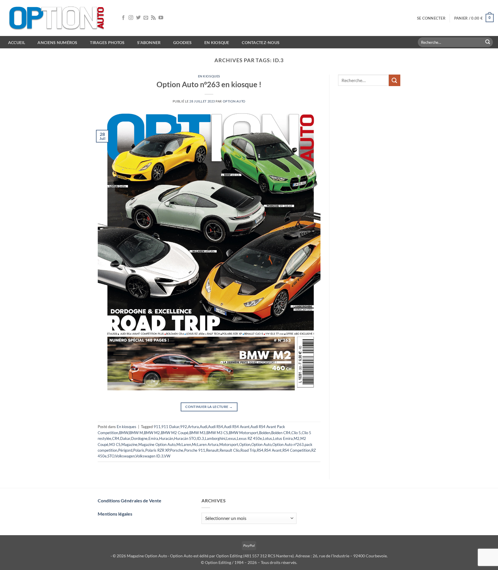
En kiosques (209, 76)
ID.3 (200, 438)
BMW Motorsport (243, 432)
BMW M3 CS (217, 432)
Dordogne (139, 438)
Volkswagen (125, 456)
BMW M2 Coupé (174, 432)
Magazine (129, 444)
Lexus (231, 438)
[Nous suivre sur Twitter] (138, 17)
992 (183, 426)
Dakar (125, 438)
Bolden (264, 432)
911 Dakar (170, 426)
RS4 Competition (296, 450)
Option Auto (234, 101)
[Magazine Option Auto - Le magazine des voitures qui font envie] (57, 18)
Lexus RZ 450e (249, 438)
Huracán (166, 438)
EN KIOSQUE (216, 42)
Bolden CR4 (280, 432)
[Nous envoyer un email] (146, 17)
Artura (193, 426)
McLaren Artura (205, 444)
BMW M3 (197, 432)
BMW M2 (152, 432)
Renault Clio (229, 450)
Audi (203, 426)
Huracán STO (185, 438)
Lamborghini (215, 438)
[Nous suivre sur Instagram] (131, 17)
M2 (296, 438)
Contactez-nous (261, 42)
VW (167, 456)
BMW (123, 432)
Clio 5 (296, 432)
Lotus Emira (283, 438)
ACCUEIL (16, 42)
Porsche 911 (194, 450)
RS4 (260, 450)
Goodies (182, 42)
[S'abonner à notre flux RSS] (153, 17)
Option (244, 444)
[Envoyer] (488, 42)
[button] (431, 18)
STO (110, 456)
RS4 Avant (273, 450)
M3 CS (114, 444)
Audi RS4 (215, 426)
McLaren (183, 444)
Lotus (267, 438)
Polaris (138, 450)
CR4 (115, 438)
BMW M (136, 432)
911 (157, 426)
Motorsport (228, 444)
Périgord (125, 450)
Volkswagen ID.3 (149, 456)
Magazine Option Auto (157, 444)
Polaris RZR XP (157, 450)
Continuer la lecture (209, 406)
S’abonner (149, 42)
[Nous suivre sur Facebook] (123, 17)
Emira (153, 438)
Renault (212, 450)
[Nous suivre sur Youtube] (161, 17)
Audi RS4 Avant (237, 426)
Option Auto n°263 (288, 444)
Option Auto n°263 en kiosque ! (208, 84)
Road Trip (248, 450)
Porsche (176, 450)
